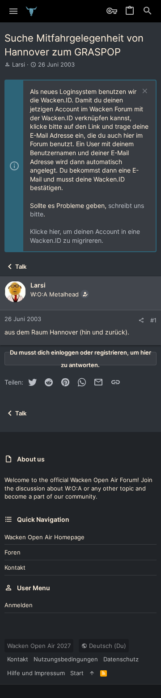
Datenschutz (121, 659)
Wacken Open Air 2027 (39, 645)
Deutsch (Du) (106, 645)
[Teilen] (141, 320)
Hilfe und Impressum (36, 673)
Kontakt (14, 567)
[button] (13, 11)
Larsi (18, 64)
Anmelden (18, 605)
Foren (12, 552)
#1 (153, 320)
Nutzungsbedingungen (66, 659)
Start (77, 673)
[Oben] (91, 673)
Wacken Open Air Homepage (44, 537)
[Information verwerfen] (144, 92)
